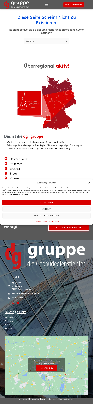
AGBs (43, 399)
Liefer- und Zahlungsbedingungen (60, 399)
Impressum (55, 221)
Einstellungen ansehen (46, 216)
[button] (89, 183)
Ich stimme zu (46, 368)
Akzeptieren (46, 202)
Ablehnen (46, 209)
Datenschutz (34, 399)
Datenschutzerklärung (42, 221)
